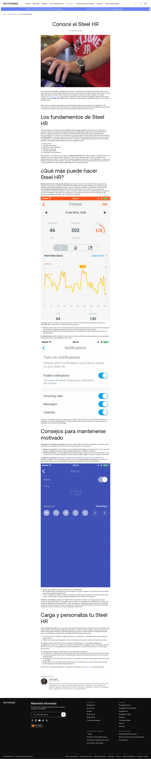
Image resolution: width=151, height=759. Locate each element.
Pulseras (122, 717)
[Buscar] (135, 3)
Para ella (122, 726)
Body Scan (90, 708)
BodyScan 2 (91, 705)
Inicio (5, 14)
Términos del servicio (100, 756)
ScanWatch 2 (123, 711)
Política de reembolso (129, 756)
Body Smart (91, 717)
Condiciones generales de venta (98, 740)
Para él (121, 723)
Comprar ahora (50, 9)
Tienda (89, 734)
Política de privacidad (71, 756)
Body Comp (91, 714)
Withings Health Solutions (128, 734)
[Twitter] (47, 720)
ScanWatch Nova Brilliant (127, 708)
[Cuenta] (141, 3)
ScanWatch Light (54, 96)
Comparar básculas (93, 720)
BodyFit (89, 711)
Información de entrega (95, 743)
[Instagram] (36, 720)
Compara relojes (124, 720)
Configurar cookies (142, 756)
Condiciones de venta (86, 756)
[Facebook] (32, 720)
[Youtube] (39, 720)
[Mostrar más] (117, 749)
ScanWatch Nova (125, 705)
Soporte (88, 667)
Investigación (123, 740)
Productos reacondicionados (97, 737)
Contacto (118, 756)
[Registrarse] (63, 714)
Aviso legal (111, 756)
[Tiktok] (43, 720)
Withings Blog (13, 14)
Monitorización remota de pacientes (131, 737)
